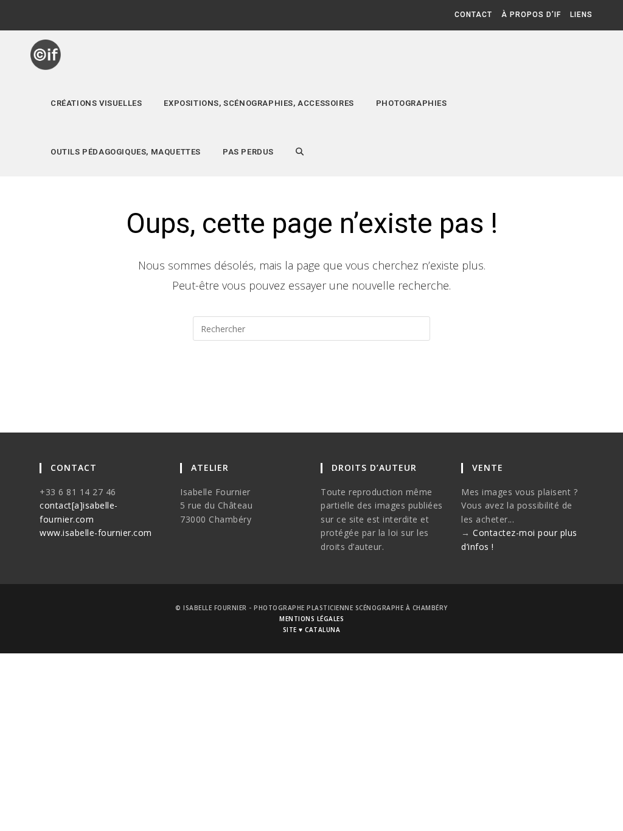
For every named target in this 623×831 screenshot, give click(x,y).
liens (581, 14)
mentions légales (311, 618)
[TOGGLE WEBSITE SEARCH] (300, 152)
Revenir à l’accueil (312, 389)
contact (473, 14)
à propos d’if (531, 14)
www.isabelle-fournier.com (96, 532)
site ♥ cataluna (312, 629)
